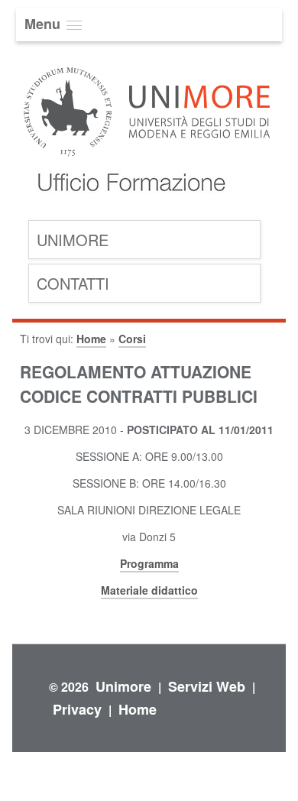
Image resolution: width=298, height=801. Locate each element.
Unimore (123, 686)
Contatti (73, 283)
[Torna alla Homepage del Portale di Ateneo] (147, 155)
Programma (149, 563)
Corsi (132, 338)
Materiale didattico (149, 590)
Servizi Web (206, 686)
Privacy (77, 709)
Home (91, 338)
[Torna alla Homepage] (128, 207)
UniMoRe (73, 240)
